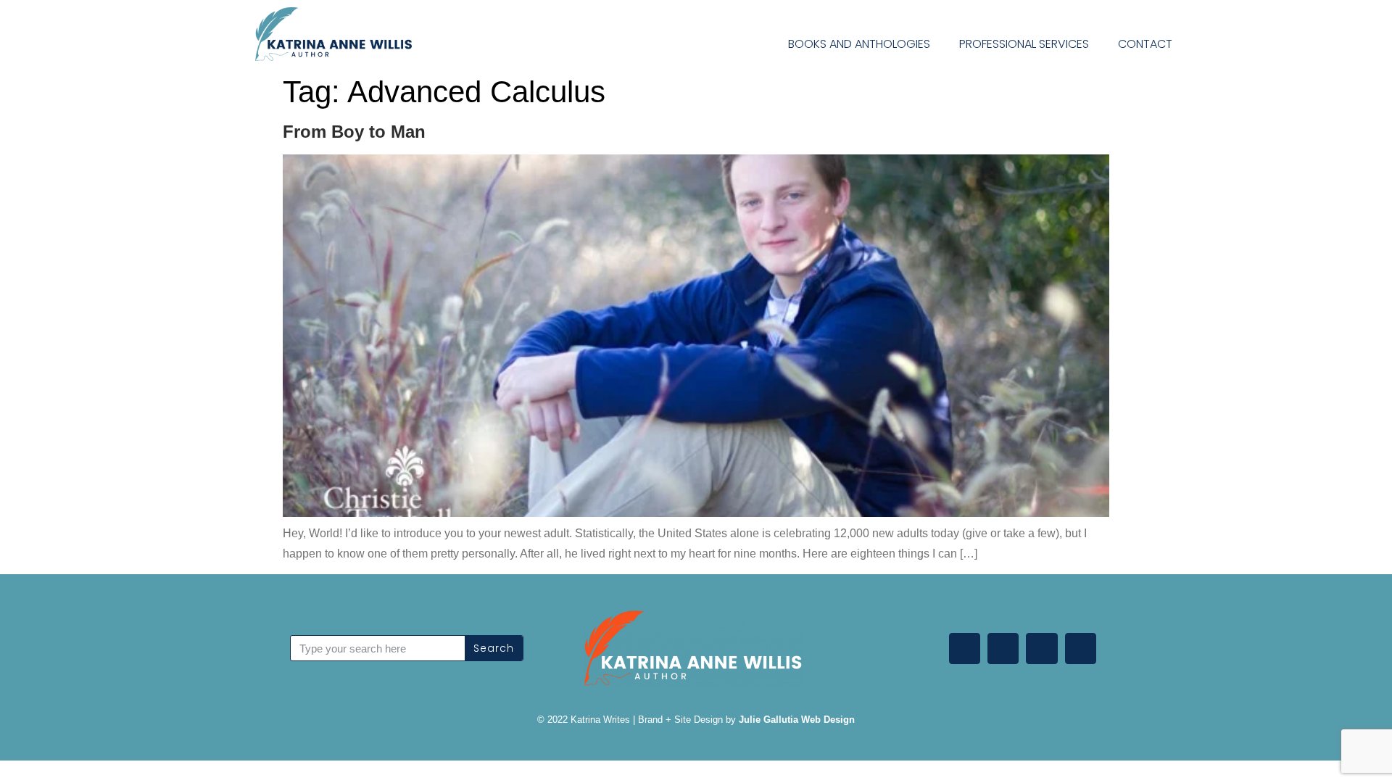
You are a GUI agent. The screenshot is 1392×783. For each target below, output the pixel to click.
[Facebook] (1003, 648)
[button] (1215, 42)
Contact (1145, 44)
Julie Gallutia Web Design (797, 719)
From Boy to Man (354, 131)
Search (493, 648)
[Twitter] (1041, 648)
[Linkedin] (964, 648)
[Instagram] (1080, 648)
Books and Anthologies (859, 44)
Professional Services (1024, 44)
